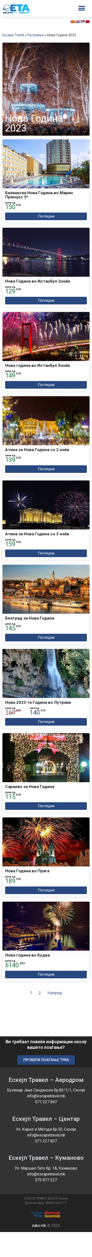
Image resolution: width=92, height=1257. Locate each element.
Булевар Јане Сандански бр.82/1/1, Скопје (46, 1090)
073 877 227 (46, 1180)
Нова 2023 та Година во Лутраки (38, 702)
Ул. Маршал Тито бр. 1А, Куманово (46, 1168)
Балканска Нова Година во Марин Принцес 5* (39, 194)
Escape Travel (13, 35)
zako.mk (39, 1225)
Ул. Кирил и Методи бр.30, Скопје (46, 1129)
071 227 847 (46, 1102)
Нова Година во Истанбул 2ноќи (37, 281)
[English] (77, 22)
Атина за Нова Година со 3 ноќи (37, 533)
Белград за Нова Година (29, 618)
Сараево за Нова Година (29, 786)
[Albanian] (87, 22)
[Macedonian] (72, 22)
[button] (46, 216)
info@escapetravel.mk (46, 1096)
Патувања (35, 35)
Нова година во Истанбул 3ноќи (37, 365)
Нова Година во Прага (27, 870)
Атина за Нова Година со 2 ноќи (37, 449)
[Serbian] (82, 22)
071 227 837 (46, 1141)
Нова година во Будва (27, 955)
